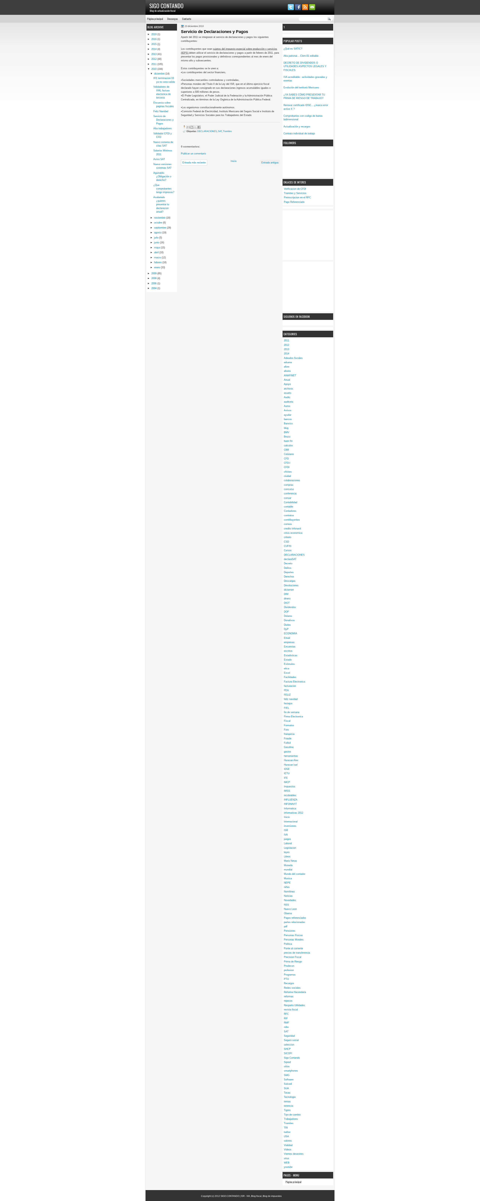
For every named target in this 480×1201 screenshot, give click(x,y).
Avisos (287, 410)
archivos (288, 388)
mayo (157, 247)
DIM (286, 594)
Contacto (186, 19)
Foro (286, 729)
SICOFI (288, 1053)
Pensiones (289, 930)
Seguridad (289, 1035)
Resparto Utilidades (294, 1005)
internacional (291, 821)
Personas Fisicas (293, 935)
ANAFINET (290, 375)
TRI (286, 1127)
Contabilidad (290, 502)
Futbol (287, 742)
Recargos (289, 983)
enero (157, 267)
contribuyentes (292, 519)
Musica (288, 878)
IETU (287, 773)
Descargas (172, 19)
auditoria (288, 401)
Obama (288, 913)
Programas (290, 974)
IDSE (287, 769)
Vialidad (288, 1145)
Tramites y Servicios (295, 193)
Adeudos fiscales (293, 358)
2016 (154, 39)
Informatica (290, 808)
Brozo (287, 436)
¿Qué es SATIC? (293, 48)
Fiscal (287, 720)
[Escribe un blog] (192, 127)
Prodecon (289, 965)
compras (288, 484)
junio (157, 242)
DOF (286, 611)
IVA (286, 834)
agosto (158, 232)
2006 (154, 283)
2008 (154, 278)
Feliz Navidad (160, 111)
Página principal (155, 19)
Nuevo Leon (290, 909)
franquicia (289, 734)
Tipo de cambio (292, 1114)
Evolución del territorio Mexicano (301, 87)
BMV (286, 432)
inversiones (290, 825)
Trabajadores (291, 1119)
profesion (289, 970)
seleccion (289, 1044)
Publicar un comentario (193, 153)
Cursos (288, 550)
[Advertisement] (312, 234)
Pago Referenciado (294, 202)
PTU (286, 979)
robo (286, 1027)
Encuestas (290, 646)
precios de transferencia (297, 952)
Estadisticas (290, 655)
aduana (288, 362)
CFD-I (287, 462)
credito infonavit (292, 528)
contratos (289, 515)
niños (287, 887)
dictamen (289, 589)
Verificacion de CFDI (295, 188)
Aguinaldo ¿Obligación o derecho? (162, 176)
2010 (154, 69)
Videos (287, 1149)
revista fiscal (291, 1009)
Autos (287, 406)
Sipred (287, 1062)
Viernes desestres (294, 1153)
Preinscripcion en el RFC (297, 197)
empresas (289, 642)
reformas (288, 996)
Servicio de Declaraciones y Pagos (163, 120)
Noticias (288, 895)
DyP (286, 629)
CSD (286, 541)
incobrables (290, 795)
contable (288, 506)
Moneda (288, 865)
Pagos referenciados (295, 917)
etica (286, 668)
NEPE (287, 882)
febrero (158, 262)
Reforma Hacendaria (295, 992)
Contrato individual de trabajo (299, 133)
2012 (286, 344)
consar (287, 498)
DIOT (287, 602)
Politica (288, 943)
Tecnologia (290, 1097)
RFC (286, 1013)
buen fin (288, 441)
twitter (287, 1132)
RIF (286, 1018)
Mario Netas (290, 860)
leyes (287, 852)
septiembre (160, 227)
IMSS (287, 790)
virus (286, 1158)
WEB (287, 1162)
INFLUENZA (290, 799)
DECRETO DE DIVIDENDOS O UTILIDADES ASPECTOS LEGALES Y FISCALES (305, 66)
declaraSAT (290, 559)
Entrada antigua (269, 162)
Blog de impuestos (272, 1196)
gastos (287, 751)
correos (288, 524)
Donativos (289, 620)
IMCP (287, 782)
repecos (288, 1000)
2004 (154, 288)
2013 (286, 349)
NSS (286, 904)
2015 (154, 44)
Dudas (287, 624)
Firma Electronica (293, 716)
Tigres (287, 1110)
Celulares (289, 454)
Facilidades (290, 677)
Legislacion (290, 847)
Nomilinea (289, 891)
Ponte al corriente (293, 948)
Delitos (287, 568)
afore (286, 366)
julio (156, 237)
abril (156, 252)
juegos (287, 839)
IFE (286, 777)
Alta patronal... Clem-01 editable (301, 55)
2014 (286, 353)
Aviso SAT (159, 159)
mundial (288, 869)
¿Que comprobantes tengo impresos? (163, 189)
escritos (288, 650)
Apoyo (287, 384)
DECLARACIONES (294, 554)
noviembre (160, 217)
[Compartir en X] (195, 127)
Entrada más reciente (194, 162)
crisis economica (293, 532)
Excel (287, 672)
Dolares (288, 616)
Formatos (289, 725)
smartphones (291, 1070)
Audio (287, 397)
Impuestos (289, 786)
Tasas (287, 1092)
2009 (154, 273)
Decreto (288, 563)
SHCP (287, 1049)
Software (288, 1079)
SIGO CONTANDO (166, 6)
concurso (289, 489)
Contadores (290, 511)
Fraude (287, 738)
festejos (288, 703)
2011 (286, 340)
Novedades (290, 900)
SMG (287, 1075)
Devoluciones (291, 585)
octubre (158, 222)
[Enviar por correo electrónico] (188, 127)
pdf (285, 926)
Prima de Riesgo (293, 961)
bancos (288, 419)
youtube (288, 1167)
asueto (287, 393)
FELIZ (287, 694)
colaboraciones (292, 480)
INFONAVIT (290, 804)
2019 (154, 34)
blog (286, 428)
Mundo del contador (294, 874)
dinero (287, 598)
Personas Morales (294, 939)
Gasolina (288, 747)
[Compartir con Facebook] (199, 127)
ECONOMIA (290, 633)
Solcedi (288, 1083)
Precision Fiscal (292, 957)
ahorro (287, 371)
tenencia (288, 1105)
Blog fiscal (256, 1196)
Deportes (289, 572)
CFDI (287, 467)
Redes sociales (292, 987)
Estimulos (289, 664)
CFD (286, 458)
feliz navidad (291, 699)
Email (287, 638)
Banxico (288, 423)
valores (288, 1140)
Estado (288, 659)
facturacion (290, 686)
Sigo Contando (292, 1057)
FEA (286, 690)
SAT (286, 1031)
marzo (158, 257)
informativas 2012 (293, 812)
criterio (287, 537)
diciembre (159, 73)
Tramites (288, 1123)
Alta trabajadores (162, 128)
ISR (286, 830)
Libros (287, 856)
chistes (288, 471)
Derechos (289, 576)
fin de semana (291, 712)
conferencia (290, 493)
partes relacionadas (294, 922)
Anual (287, 379)
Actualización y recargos (297, 126)
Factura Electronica (294, 681)
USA (286, 1136)
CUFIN (287, 546)
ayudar (287, 414)
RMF (286, 1022)
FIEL (286, 707)
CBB (286, 449)
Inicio (287, 817)
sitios (287, 1066)
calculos (288, 445)
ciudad (287, 476)
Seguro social (291, 1040)
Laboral (288, 843)
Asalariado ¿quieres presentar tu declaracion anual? (161, 204)
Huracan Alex (291, 760)
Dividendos (290, 607)
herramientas (291, 756)
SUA (286, 1088)
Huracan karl (291, 764)
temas (287, 1101)
